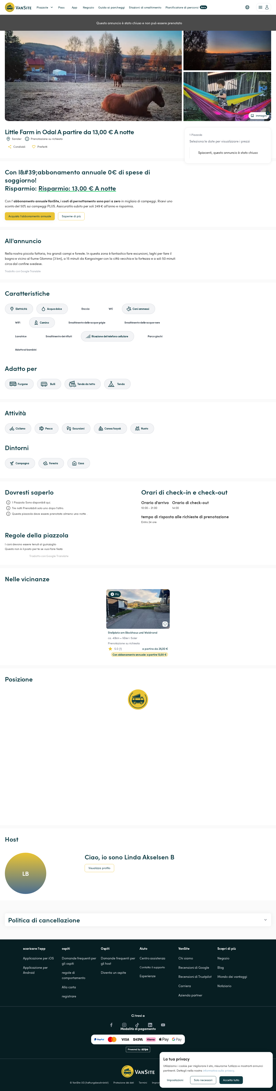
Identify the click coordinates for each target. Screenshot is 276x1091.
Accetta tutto (231, 1080)
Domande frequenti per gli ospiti (79, 961)
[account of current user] (263, 7)
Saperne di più (71, 216)
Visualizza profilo (99, 868)
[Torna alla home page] (18, 7)
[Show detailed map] (138, 754)
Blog (220, 967)
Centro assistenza (152, 958)
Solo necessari (203, 1080)
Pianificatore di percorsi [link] (185, 7)
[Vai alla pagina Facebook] (111, 1023)
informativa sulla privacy (218, 1070)
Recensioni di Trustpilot (195, 976)
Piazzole (42, 7)
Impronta (157, 1082)
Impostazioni (175, 1080)
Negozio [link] (88, 7)
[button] (247, 7)
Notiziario (224, 986)
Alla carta (69, 987)
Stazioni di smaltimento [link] (145, 7)
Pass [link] (61, 7)
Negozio (223, 958)
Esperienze (148, 976)
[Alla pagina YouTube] (163, 1023)
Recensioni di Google (193, 967)
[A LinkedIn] (150, 1023)
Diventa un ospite (113, 972)
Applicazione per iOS (38, 958)
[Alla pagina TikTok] (137, 1023)
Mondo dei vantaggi (232, 976)
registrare (69, 996)
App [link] (74, 7)
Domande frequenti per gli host (118, 961)
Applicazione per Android (35, 970)
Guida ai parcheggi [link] (111, 7)
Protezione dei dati (123, 1082)
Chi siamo (185, 958)
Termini (143, 1082)
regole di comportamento (73, 975)
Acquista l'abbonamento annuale (29, 216)
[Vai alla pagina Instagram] (124, 1023)
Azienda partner (190, 995)
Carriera (184, 986)
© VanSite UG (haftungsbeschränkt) (89, 1082)
